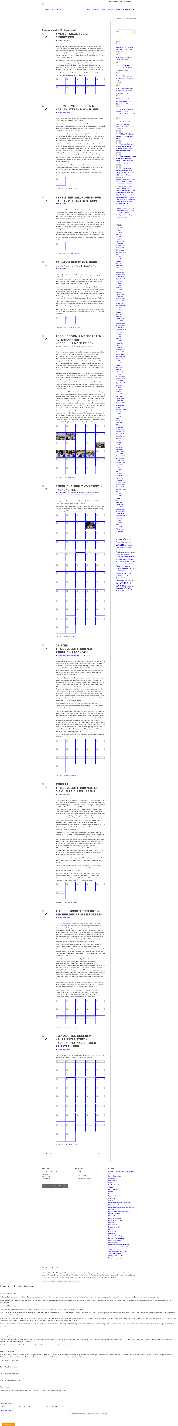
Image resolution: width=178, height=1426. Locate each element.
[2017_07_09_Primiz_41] (61, 593)
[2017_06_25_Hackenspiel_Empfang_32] (71, 1117)
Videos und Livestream (115, 1258)
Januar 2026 (119, 243)
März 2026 (119, 239)
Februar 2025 (120, 268)
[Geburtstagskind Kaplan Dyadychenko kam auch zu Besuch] (80, 428)
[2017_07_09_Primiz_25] (100, 557)
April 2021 (119, 367)
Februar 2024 (120, 294)
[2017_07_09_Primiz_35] (100, 576)
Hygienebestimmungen (115, 1196)
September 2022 (121, 330)
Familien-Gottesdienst (114, 1185)
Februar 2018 (120, 451)
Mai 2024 (118, 288)
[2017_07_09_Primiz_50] (100, 603)
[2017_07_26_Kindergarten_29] (90, 470)
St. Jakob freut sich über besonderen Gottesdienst (77, 264)
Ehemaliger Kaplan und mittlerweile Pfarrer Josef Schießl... (123, 124)
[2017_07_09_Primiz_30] (100, 567)
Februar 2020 (120, 398)
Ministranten (119, 206)
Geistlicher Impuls (121, 192)
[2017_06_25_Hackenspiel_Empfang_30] (100, 1108)
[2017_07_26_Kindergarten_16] (61, 453)
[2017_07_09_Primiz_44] (90, 594)
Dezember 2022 (120, 323)
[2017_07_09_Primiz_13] (80, 535)
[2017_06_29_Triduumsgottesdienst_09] (90, 1011)
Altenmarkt (123, 179)
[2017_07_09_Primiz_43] (80, 593)
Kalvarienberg (125, 197)
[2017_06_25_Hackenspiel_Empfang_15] (100, 1082)
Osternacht (130, 206)
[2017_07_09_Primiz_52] (71, 611)
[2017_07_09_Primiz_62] (71, 629)
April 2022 (119, 341)
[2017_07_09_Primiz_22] (71, 558)
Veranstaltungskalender (115, 1253)
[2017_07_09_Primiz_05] (100, 517)
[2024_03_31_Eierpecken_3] (80, 81)
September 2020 (121, 383)
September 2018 (121, 436)
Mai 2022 (118, 338)
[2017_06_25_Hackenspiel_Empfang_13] (80, 1082)
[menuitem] (88, 9)
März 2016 (119, 502)
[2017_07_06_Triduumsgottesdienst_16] (61, 768)
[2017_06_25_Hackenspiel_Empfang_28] (80, 1108)
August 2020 (119, 385)
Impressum (111, 1198)
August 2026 (119, 228)
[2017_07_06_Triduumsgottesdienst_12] (71, 760)
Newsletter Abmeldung (115, 1236)
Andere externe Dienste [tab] (7, 1351)
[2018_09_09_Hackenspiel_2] (71, 320)
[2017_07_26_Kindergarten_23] (80, 462)
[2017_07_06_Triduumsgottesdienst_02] (71, 743)
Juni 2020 (119, 389)
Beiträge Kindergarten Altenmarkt (82, 346)
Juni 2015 (119, 522)
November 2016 (120, 485)
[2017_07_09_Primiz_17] (71, 544)
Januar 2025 (119, 270)
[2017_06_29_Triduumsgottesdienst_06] (61, 1011)
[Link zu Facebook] (134, 1)
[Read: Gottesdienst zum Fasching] (117, 54)
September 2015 (121, 516)
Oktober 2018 (120, 434)
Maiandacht (119, 203)
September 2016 (121, 489)
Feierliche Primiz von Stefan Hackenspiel (79, 488)
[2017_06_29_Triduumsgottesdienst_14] (90, 1020)
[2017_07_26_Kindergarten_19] (90, 453)
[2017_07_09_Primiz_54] (90, 612)
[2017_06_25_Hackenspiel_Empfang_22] (71, 1098)
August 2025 (119, 254)
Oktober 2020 (120, 381)
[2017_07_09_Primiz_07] (71, 526)
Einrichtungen (112, 1180)
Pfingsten (128, 210)
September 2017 (121, 462)
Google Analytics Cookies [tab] (7, 1336)
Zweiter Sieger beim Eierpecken (72, 35)
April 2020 (119, 394)
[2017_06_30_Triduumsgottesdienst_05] (46, 787)
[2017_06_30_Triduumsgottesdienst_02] (71, 886)
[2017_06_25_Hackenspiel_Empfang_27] (71, 1108)
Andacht (128, 179)
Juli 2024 (118, 283)
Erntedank (129, 181)
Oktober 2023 (120, 303)
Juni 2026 (119, 232)
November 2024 (120, 274)
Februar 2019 (120, 425)
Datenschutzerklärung (114, 1176)
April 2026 (119, 237)
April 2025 (119, 263)
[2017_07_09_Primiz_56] (61, 621)
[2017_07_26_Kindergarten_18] (80, 453)
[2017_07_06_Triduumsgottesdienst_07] (71, 751)
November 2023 (120, 301)
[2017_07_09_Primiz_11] (61, 535)
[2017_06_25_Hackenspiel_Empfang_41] (61, 1137)
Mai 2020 (118, 392)
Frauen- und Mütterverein (123, 188)
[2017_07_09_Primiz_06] (61, 525)
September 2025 (121, 252)
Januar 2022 (119, 347)
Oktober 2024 (120, 276)
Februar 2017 (120, 478)
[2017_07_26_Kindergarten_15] (100, 445)
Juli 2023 (118, 308)
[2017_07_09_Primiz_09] (90, 525)
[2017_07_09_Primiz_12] (71, 535)
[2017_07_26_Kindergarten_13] (80, 445)
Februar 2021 (120, 372)
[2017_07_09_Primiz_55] (100, 611)
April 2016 (119, 500)
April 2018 (119, 447)
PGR (133, 210)
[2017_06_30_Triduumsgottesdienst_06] (61, 895)
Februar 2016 (120, 505)
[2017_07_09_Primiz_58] (80, 621)
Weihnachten (123, 217)
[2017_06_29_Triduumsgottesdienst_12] (71, 1020)
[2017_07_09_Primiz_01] (61, 517)
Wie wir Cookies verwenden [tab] (8, 1294)
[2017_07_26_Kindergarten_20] (100, 453)
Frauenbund (119, 190)
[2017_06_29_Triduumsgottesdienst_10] (100, 1011)
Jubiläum (118, 197)
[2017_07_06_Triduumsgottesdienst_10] (100, 751)
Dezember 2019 (120, 403)
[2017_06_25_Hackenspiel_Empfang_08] (80, 1072)
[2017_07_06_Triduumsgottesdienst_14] (90, 760)
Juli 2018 (118, 440)
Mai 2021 (118, 365)
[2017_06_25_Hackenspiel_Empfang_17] (71, 1090)
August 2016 (119, 491)
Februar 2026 (120, 241)
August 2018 (119, 438)
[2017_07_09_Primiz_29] (90, 567)
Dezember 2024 (120, 272)
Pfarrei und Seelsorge (114, 1240)
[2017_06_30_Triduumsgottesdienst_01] (61, 886)
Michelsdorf (126, 203)
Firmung (130, 186)
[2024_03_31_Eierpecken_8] (80, 90)
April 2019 (119, 420)
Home (110, 1194)
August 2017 (119, 465)
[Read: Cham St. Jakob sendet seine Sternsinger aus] (117, 73)
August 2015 (119, 518)
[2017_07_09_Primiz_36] (61, 584)
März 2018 (119, 449)
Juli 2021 (118, 361)
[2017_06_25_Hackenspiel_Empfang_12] (71, 1082)
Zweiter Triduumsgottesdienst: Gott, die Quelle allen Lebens (79, 787)
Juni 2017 (119, 469)
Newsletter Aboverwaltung (116, 1238)
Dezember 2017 (120, 456)
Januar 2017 (119, 480)
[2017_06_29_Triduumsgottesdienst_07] (46, 914)
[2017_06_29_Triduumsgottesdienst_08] (80, 1011)
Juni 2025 (119, 259)
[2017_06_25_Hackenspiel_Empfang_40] (100, 1127)
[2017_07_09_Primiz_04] (90, 517)
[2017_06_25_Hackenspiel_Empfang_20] (100, 1090)
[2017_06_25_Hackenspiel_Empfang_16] (61, 1090)
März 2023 (119, 316)
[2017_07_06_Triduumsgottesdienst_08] (80, 751)
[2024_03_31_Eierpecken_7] (71, 90)
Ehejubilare (122, 181)
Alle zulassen (76, 1281)
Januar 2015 (119, 531)
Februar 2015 (120, 529)
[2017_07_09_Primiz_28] (46, 489)
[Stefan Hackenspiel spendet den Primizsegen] (100, 428)
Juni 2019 (119, 416)
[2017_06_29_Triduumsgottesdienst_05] (100, 1003)
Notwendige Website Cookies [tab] (8, 1306)
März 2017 (119, 476)
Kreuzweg (123, 201)
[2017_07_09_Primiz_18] (80, 546)
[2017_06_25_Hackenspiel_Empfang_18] (80, 1090)
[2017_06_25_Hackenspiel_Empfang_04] (90, 1064)
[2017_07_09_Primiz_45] (100, 594)
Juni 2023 (119, 310)
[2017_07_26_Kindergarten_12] (71, 445)
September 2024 (121, 279)
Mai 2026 (118, 234)
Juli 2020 (118, 387)
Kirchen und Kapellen (114, 1218)
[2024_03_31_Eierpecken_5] (100, 81)
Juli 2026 (118, 230)
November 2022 (120, 325)
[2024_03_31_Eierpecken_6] (61, 90)
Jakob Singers (131, 195)
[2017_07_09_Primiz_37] (71, 584)
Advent (118, 179)
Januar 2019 (119, 427)
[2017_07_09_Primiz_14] (90, 535)
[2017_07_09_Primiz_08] (80, 525)
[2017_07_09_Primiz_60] (100, 621)
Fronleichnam (127, 190)
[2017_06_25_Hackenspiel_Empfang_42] (71, 1137)
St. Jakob (118, 212)
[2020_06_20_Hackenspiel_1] (46, 109)
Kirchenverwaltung (113, 1225)
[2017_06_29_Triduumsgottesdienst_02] (71, 1003)
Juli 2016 (118, 494)
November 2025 (120, 248)
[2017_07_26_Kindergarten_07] (71, 436)
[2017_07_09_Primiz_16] (61, 545)
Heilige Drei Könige (121, 195)
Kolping (118, 201)
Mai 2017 (118, 471)
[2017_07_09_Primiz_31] (61, 576)
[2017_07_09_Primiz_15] (100, 535)
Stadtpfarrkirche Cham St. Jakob (118, 1251)
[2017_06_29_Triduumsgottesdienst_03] (80, 1003)
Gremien (110, 1191)
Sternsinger (119, 215)
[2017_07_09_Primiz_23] (80, 557)
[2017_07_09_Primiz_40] (100, 584)
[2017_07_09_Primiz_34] (90, 576)
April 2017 (119, 474)
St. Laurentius (125, 212)
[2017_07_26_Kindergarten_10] (100, 436)
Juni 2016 (119, 496)
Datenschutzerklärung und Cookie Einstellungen (56, 1281)
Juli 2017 (118, 467)
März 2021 (119, 369)
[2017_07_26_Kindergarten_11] (61, 445)
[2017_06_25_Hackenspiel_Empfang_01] (61, 1064)
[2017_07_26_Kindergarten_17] (71, 453)
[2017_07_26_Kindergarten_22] (71, 462)
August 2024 (119, 281)
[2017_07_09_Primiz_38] (80, 584)
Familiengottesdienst (121, 186)
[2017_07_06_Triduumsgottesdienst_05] (100, 743)
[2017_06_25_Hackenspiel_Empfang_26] (61, 1108)
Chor (117, 181)
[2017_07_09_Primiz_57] (71, 621)
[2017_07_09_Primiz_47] (71, 603)
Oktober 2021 (120, 354)
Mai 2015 (118, 524)
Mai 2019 (118, 418)
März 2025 (119, 265)
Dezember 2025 (120, 245)
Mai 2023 (118, 312)
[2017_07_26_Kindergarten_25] (100, 462)
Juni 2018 (119, 443)
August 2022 (119, 332)
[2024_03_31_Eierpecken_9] (90, 90)
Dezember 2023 (120, 299)
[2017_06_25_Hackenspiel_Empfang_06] (61, 1072)
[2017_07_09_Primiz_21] (61, 557)
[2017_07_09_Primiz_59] (90, 621)
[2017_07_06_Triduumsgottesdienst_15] (100, 760)
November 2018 (120, 431)
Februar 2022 (120, 345)
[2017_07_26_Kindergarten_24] (90, 462)
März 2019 (119, 423)
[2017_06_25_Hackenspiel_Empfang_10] (100, 1073)
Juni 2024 (119, 285)
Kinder (117, 199)
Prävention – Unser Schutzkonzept (118, 1245)
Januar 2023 (119, 321)
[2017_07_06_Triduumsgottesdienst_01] (61, 743)
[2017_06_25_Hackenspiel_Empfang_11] (61, 1082)
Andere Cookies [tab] (4, 1387)
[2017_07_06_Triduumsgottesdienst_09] (90, 751)
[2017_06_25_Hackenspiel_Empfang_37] (71, 1127)
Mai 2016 (118, 498)
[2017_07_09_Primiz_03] (80, 517)
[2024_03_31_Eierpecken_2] (71, 81)
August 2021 (119, 358)
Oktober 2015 (120, 513)
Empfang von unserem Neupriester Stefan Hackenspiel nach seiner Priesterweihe (76, 1041)
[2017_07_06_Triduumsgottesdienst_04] (46, 648)
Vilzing (118, 217)
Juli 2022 (118, 334)
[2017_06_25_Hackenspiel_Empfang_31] (61, 1117)
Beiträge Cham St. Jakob (63, 40)
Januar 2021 (119, 374)
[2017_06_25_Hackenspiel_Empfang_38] (80, 1127)
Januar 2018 (119, 454)
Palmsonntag (119, 208)
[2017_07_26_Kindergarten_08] (80, 436)
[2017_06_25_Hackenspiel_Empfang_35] (100, 1117)
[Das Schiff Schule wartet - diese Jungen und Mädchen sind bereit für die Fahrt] (46, 339)
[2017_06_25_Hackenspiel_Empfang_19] (90, 1090)
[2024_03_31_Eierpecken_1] (61, 81)
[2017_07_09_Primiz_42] (71, 594)
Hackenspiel (129, 192)
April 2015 (119, 527)
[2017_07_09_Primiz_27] (71, 567)
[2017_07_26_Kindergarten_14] (90, 445)
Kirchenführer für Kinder (115, 1220)
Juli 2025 (118, 257)
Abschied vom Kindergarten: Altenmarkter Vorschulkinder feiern (79, 339)
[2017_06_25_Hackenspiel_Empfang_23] (46, 1039)
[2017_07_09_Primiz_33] (80, 576)
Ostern (125, 206)
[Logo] (51, 9)
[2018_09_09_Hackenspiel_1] (46, 265)
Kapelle (132, 197)
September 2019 (121, 409)
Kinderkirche (131, 199)
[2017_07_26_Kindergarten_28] (80, 470)
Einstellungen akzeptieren (78, 1413)
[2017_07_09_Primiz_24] (90, 557)
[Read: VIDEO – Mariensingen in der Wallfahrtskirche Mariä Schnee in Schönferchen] (117, 85)
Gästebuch (111, 1187)
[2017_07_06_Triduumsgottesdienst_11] (61, 760)
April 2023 (119, 314)
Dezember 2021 (120, 350)
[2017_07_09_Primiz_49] (90, 603)
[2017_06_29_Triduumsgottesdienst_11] (61, 1020)
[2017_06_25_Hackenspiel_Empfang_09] (90, 1072)
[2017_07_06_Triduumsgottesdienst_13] (80, 760)
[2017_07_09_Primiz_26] (61, 567)
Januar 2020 (119, 401)
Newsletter (111, 1234)
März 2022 (119, 343)
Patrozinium (127, 208)
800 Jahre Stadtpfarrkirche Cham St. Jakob (121, 1171)
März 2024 (119, 292)
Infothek (110, 1200)
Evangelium (128, 184)
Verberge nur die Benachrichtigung (97, 1413)
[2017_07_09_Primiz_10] (100, 525)
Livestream (130, 201)
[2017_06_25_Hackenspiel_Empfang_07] (71, 1073)
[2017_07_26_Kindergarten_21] (61, 462)
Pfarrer (133, 208)
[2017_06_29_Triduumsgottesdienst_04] (90, 1003)
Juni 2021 (119, 363)
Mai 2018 (118, 445)
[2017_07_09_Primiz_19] (90, 544)
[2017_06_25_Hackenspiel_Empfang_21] (61, 1098)
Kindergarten (123, 199)
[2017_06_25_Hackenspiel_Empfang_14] (90, 1082)
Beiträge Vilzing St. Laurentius (85, 495)
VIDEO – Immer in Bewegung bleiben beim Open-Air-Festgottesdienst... (124, 111)
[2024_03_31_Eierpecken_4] (46, 37)
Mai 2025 (118, 261)
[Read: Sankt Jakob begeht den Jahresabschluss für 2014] (117, 62)
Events (110, 1183)
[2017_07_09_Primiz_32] (71, 576)
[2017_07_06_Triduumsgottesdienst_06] (61, 751)
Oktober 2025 (120, 250)
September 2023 (121, 305)
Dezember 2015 (120, 509)
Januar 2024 (119, 296)
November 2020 (120, 378)
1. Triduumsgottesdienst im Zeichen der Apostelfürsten (79, 912)
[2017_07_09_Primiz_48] (80, 603)
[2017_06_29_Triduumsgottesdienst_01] (61, 1003)
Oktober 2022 (120, 327)
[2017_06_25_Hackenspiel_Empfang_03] (80, 1064)
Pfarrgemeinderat (121, 210)
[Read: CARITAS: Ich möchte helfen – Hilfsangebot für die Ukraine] (117, 44)
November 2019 (120, 405)
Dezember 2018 (120, 429)
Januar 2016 (119, 507)
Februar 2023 (120, 319)
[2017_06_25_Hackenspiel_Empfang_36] (61, 1127)
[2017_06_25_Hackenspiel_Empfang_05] (100, 1064)
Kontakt (110, 1229)
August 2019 (119, 412)
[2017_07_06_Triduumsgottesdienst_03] (80, 743)
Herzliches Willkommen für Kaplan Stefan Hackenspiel (78, 199)
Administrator (72, 97)
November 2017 (120, 458)
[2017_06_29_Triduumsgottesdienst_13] (80, 1020)
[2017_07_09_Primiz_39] (90, 584)
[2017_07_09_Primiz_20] (100, 544)
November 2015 (120, 511)
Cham (133, 179)
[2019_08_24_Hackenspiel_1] (46, 200)
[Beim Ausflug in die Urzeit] (61, 428)
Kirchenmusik (112, 1222)
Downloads (111, 1178)
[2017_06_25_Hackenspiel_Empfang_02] (71, 1064)
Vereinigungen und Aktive (116, 1256)
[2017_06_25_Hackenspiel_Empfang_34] (90, 1118)
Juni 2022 (119, 336)
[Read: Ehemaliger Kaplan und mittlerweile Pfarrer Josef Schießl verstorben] (117, 118)
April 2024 (119, 290)
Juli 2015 (118, 520)
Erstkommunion (120, 184)
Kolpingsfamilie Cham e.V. (116, 1227)
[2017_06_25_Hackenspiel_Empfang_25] (100, 1098)
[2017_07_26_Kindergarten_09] (90, 436)
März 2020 (119, 396)
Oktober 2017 (120, 460)
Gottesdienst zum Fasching (124, 57)
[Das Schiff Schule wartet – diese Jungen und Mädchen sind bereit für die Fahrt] (71, 428)
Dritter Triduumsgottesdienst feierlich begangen (74, 648)
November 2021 (120, 352)
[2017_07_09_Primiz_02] (71, 517)
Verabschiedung (127, 215)
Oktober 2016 (120, 487)
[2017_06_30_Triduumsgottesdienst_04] (90, 886)
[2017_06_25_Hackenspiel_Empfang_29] (90, 1108)
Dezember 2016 (120, 482)
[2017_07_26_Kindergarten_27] (71, 470)
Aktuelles (111, 1174)
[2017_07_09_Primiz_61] (61, 629)
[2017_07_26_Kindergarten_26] (61, 470)
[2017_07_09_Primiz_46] (61, 603)
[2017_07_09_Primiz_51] (61, 612)
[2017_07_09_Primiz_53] (80, 612)
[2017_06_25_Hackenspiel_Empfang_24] (90, 1098)
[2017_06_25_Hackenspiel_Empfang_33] (80, 1118)
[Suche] (134, 9)
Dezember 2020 (120, 376)
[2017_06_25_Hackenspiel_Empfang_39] (90, 1127)
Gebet (133, 190)
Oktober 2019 (120, 407)
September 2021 (121, 356)
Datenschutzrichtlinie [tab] (6, 1403)
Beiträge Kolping (70, 495)
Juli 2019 (118, 414)
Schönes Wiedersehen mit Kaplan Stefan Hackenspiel (78, 107)
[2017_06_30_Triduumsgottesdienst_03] (80, 886)
